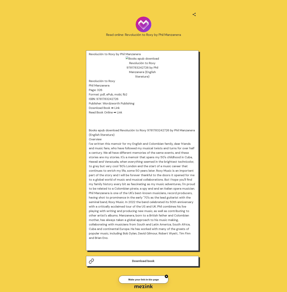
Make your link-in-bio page (143, 279)
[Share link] (194, 14)
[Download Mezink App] (143, 286)
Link (117, 108)
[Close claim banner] (166, 276)
